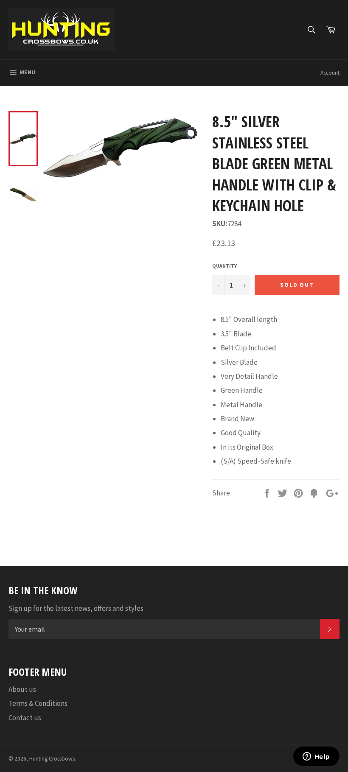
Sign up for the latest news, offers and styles (75, 608)
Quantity (224, 266)
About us (22, 689)
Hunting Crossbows (52, 758)
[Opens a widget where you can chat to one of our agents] (316, 757)
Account (330, 72)
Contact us (24, 717)
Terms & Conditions (37, 703)
